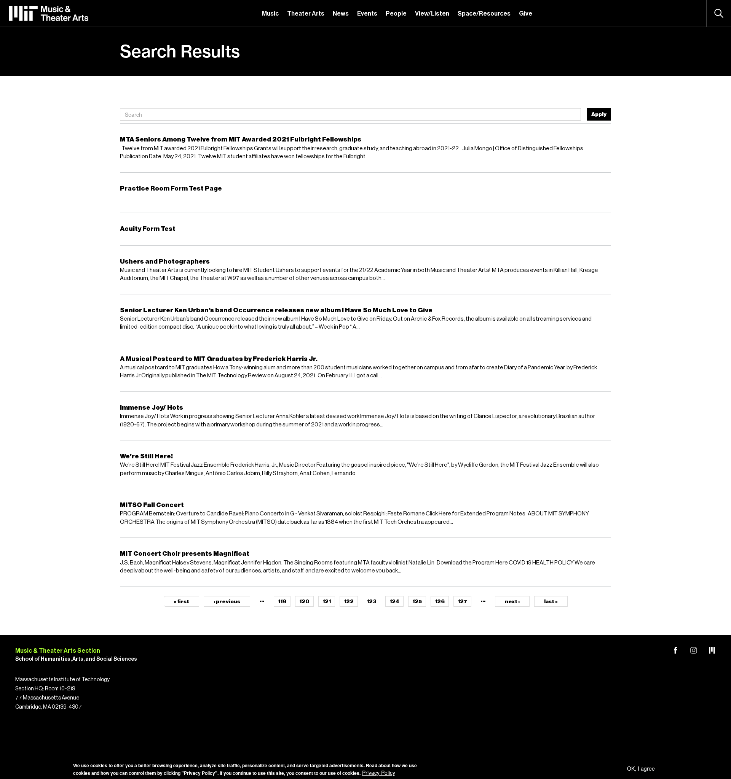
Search (719, 13)
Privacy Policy (378, 772)
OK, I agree (641, 768)
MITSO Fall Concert (152, 505)
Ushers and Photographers (165, 261)
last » (551, 601)
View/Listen (432, 14)
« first (181, 601)
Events (367, 14)
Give (525, 14)
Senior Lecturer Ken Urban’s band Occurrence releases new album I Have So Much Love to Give (276, 310)
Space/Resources (484, 14)
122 (349, 601)
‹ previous (227, 601)
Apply (599, 114)
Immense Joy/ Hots (151, 407)
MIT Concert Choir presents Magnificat (184, 553)
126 (440, 601)
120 (304, 601)
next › (512, 601)
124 (394, 601)
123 (372, 601)
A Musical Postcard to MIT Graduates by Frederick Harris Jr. (219, 359)
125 (417, 601)
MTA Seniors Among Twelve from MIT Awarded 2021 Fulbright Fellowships (240, 139)
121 (326, 601)
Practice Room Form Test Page (171, 188)
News (341, 14)
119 (282, 601)
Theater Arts (305, 14)
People (396, 14)
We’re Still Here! (146, 456)
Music (270, 14)
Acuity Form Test (148, 229)
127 (462, 601)
